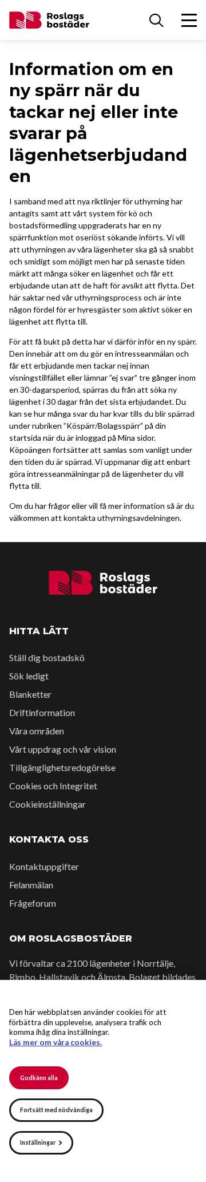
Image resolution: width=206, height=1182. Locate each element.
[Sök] (156, 20)
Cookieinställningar (47, 803)
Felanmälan (31, 884)
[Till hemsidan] (103, 583)
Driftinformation (42, 712)
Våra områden (36, 730)
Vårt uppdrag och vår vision (62, 749)
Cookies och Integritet (53, 785)
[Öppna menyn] (189, 20)
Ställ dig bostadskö (47, 657)
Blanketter (30, 694)
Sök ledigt (29, 675)
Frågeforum (32, 903)
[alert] (103, 1081)
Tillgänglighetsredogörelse (62, 767)
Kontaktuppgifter (44, 866)
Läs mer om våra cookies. (55, 1042)
